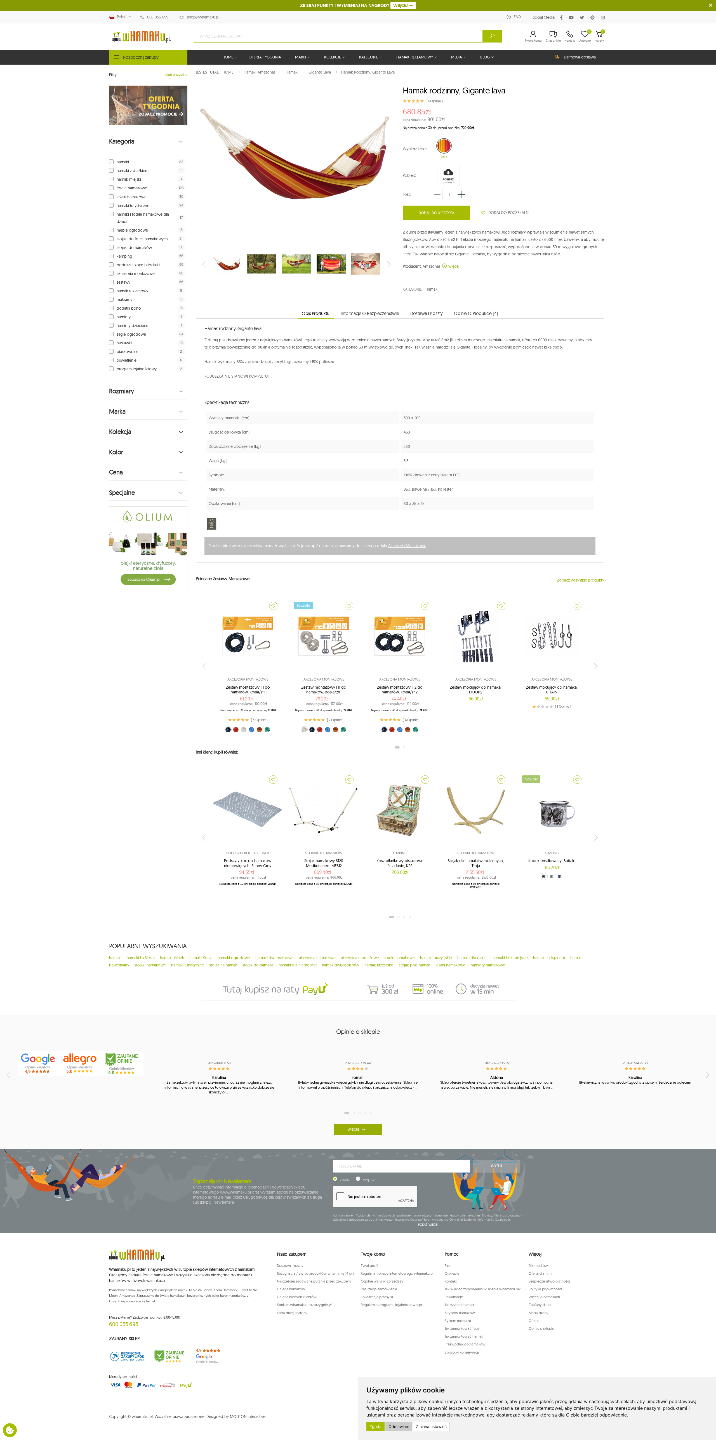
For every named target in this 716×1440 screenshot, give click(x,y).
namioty (124, 316)
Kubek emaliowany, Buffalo (552, 860)
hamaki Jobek (172, 957)
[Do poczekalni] (273, 606)
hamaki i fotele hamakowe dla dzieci (143, 218)
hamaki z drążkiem (133, 170)
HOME (227, 57)
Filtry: (113, 74)
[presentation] (204, 264)
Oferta (534, 1320)
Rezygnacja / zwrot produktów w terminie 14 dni (315, 1273)
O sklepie (452, 1273)
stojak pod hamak (414, 965)
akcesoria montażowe (136, 273)
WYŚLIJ (496, 1165)
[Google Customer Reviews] (211, 1356)
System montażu (458, 1320)
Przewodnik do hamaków (465, 1344)
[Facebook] (562, 17)
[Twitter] (583, 17)
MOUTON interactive (247, 1416)
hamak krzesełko (379, 965)
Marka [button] (117, 411)
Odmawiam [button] (398, 1426)
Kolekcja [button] (120, 432)
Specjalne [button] (122, 493)
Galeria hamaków (291, 1289)
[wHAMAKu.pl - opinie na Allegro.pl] (81, 1063)
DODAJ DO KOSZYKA (436, 212)
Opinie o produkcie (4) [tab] (476, 313)
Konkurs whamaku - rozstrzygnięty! (304, 1304)
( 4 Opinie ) (434, 101)
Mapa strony (538, 1312)
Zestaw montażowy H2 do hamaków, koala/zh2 (400, 690)
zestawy (123, 282)
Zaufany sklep (540, 1304)
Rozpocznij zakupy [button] (141, 57)
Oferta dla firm (540, 1273)
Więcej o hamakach (544, 1297)
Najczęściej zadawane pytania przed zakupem (314, 1281)
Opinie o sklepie (541, 1328)
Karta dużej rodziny (292, 1312)
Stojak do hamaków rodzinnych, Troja (476, 863)
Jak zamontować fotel (462, 1328)
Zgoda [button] (375, 1426)
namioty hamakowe (488, 965)
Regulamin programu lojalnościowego (391, 1304)
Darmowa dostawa (580, 57)
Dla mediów (538, 1265)
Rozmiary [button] (121, 391)
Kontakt (451, 1281)
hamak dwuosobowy (340, 965)
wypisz (369, 1179)
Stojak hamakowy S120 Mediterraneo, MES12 (323, 863)
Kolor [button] (116, 452)
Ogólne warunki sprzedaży (382, 1281)
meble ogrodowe (132, 230)
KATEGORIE (368, 57)
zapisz (345, 1179)
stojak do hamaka (257, 965)
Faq (448, 1265)
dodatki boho (129, 308)
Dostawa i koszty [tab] (426, 313)
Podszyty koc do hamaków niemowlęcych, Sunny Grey (247, 863)
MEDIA (456, 57)
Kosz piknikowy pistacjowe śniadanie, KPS (399, 863)
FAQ (517, 16)
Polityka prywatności (545, 1289)
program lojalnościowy (137, 368)
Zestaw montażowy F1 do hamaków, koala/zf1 (248, 690)
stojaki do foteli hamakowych (142, 238)
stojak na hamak (223, 965)
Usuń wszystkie (175, 74)
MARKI (300, 57)
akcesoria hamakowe (317, 957)
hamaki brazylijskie (436, 957)
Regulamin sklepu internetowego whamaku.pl (397, 1273)
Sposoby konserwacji (462, 1352)
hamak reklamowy (132, 290)
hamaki (123, 161)
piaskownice (127, 351)
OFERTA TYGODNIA (265, 57)
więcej (453, 266)
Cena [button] (116, 472)
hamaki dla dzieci (472, 957)
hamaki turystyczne (133, 205)
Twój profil (369, 1265)
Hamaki (431, 289)
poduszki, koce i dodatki (138, 264)
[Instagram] (604, 17)
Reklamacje (454, 1297)
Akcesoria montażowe (247, 679)
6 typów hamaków (460, 1312)
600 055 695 (157, 17)
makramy (124, 299)
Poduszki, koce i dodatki (247, 853)
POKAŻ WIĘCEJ (428, 1225)
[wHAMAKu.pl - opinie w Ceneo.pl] (122, 1063)
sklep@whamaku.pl (203, 17)
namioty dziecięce (132, 325)
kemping (124, 256)
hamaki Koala (200, 957)
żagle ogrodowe (131, 334)
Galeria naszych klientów (297, 1297)
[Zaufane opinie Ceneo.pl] (169, 1356)
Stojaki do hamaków (323, 853)
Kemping (399, 853)
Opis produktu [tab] (315, 313)
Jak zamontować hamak (464, 1336)
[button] (533, 36)
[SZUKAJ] (492, 36)
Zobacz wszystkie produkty (580, 580)
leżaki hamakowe (132, 196)
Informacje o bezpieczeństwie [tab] (370, 313)
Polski (120, 16)
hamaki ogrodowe (234, 957)
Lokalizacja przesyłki (377, 1297)
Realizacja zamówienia (379, 1289)
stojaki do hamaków (134, 247)
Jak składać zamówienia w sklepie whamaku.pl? (482, 1289)
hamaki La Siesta (141, 957)
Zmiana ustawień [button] (431, 1426)
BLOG (484, 57)
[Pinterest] (593, 17)
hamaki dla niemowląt (298, 965)
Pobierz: (409, 175)
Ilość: (407, 194)
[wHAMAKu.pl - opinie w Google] (39, 1063)
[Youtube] (572, 17)
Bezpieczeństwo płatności (549, 1281)
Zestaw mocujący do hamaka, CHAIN (552, 690)
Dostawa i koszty (290, 1265)
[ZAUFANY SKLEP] (127, 1356)
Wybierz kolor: (415, 148)
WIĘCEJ (401, 5)
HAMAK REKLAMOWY (414, 57)
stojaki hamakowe (150, 965)
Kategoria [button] (121, 141)
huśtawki (124, 342)
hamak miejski (129, 179)
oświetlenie (126, 360)
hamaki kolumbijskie (510, 957)
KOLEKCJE (332, 57)
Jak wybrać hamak (459, 1304)
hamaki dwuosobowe (274, 957)
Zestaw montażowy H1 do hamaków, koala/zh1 (323, 690)
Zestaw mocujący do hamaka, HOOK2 (475, 690)
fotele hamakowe (132, 187)
